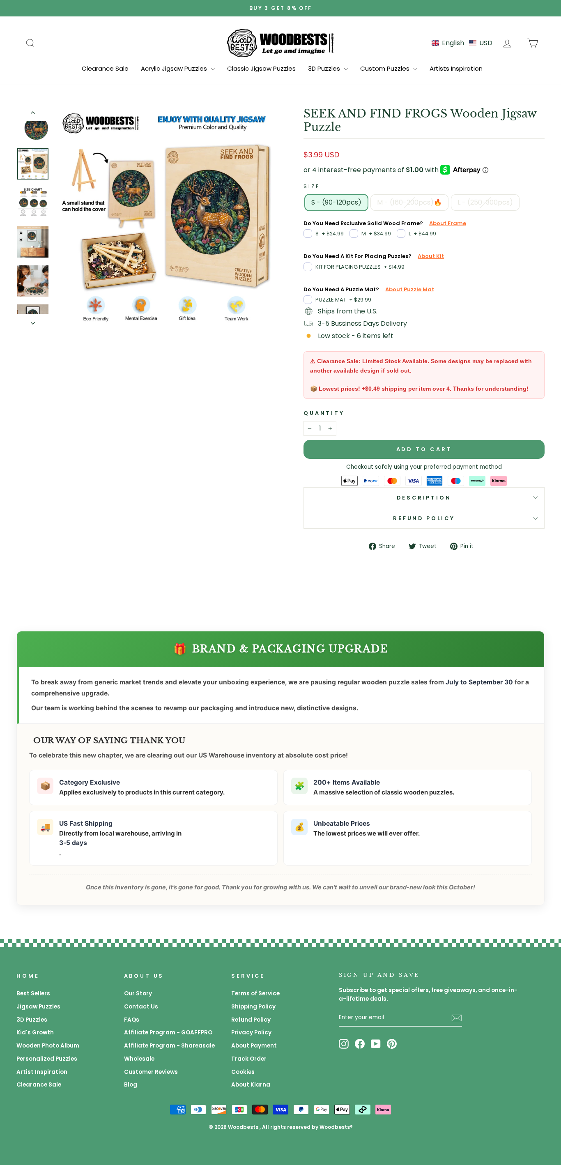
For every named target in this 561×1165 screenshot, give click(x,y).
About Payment (254, 1046)
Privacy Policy (251, 1032)
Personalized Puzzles (46, 1059)
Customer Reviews (151, 1072)
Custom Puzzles (385, 68)
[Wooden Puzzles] (280, 43)
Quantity (324, 413)
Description (424, 497)
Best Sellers (33, 993)
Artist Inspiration (41, 1072)
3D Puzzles (325, 68)
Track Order (249, 1059)
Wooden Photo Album (47, 1046)
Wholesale (139, 1059)
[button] (462, 43)
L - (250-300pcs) (485, 202)
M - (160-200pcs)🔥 (409, 202)
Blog (130, 1085)
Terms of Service (255, 993)
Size (311, 186)
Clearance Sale (105, 68)
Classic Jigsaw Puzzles (261, 68)
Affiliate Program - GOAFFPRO (168, 1032)
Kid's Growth (35, 1032)
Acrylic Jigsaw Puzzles (175, 68)
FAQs (131, 1020)
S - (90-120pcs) (336, 202)
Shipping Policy (253, 1007)
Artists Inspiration (456, 68)
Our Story (138, 993)
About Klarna (250, 1085)
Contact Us (141, 1007)
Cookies (243, 1072)
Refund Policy (424, 518)
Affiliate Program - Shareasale (169, 1046)
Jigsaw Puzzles (38, 1007)
